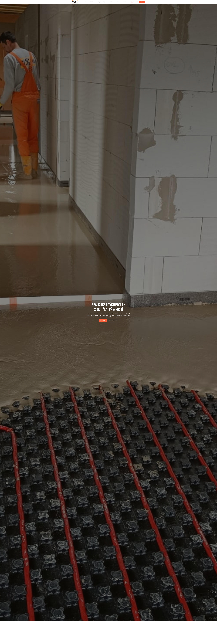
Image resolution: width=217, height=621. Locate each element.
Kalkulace (142, 1)
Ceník (137, 1)
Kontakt (124, 2)
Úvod (85, 2)
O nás (118, 2)
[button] (91, 2)
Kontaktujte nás (113, 320)
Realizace (111, 2)
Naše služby (103, 320)
